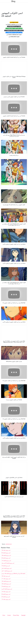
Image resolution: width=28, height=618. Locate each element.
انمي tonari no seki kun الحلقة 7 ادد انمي (14, 24)
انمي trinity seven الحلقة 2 (14, 36)
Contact (9, 615)
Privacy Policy (16, 615)
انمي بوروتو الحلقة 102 (6, 583)
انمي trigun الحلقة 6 (14, 22)
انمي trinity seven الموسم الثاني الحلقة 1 (14, 28)
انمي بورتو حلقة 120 (6, 576)
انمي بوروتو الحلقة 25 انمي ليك (8, 563)
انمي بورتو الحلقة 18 (6, 565)
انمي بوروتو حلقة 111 (6, 578)
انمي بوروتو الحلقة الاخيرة (7, 589)
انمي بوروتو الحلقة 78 (6, 586)
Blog (13, 1)
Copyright (23, 615)
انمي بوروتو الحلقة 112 (6, 560)
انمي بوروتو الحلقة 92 (6, 594)
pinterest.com (9, 544)
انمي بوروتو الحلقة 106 (6, 555)
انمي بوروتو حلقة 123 (6, 550)
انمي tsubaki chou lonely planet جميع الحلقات (14, 30)
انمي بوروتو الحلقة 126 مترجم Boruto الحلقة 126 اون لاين (13, 573)
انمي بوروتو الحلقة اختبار (6, 568)
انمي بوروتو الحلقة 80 (6, 552)
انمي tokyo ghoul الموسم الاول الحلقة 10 (14, 32)
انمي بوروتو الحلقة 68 (6, 558)
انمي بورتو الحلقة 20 (6, 596)
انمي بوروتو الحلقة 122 (6, 581)
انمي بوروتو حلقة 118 (6, 591)
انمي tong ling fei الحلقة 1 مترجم (14, 26)
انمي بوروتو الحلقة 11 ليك (7, 571)
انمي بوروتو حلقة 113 (6, 599)
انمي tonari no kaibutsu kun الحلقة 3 (14, 34)
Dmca (4, 615)
